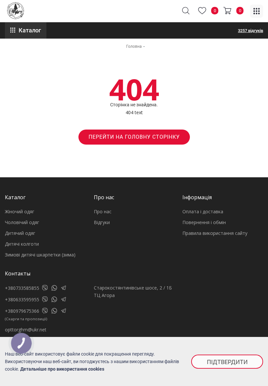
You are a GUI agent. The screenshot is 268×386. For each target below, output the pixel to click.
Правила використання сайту (214, 233)
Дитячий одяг (20, 233)
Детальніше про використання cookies (62, 369)
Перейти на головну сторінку (134, 137)
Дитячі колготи (22, 244)
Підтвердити (227, 362)
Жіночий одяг (19, 211)
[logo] (15, 10)
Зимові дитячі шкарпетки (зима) (40, 255)
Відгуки (102, 222)
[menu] (256, 11)
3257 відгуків (250, 30)
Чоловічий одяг (22, 222)
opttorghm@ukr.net (25, 329)
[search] (186, 11)
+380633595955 (22, 299)
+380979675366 (22, 311)
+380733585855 (22, 288)
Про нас (102, 211)
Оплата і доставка (202, 211)
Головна (134, 46)
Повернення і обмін (204, 222)
